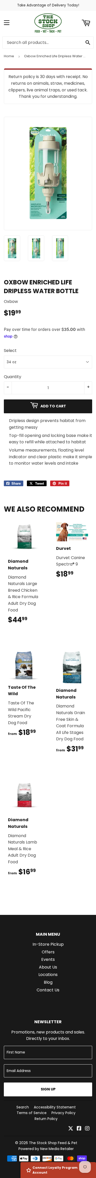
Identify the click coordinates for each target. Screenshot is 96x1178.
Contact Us (48, 990)
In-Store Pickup (48, 944)
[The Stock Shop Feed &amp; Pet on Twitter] (70, 1129)
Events (48, 959)
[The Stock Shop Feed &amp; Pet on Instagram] (87, 1129)
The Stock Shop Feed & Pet (53, 1142)
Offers (48, 952)
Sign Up (48, 1089)
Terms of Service (32, 1112)
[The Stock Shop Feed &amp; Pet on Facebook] (79, 1129)
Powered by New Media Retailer (46, 1148)
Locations (48, 975)
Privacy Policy (63, 1112)
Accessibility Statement (55, 1107)
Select (10, 350)
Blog (48, 982)
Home (9, 56)
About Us (48, 967)
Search (22, 1107)
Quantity (12, 377)
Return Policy (46, 1118)
